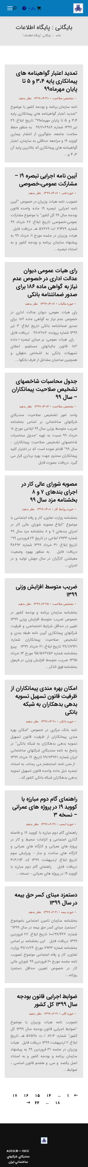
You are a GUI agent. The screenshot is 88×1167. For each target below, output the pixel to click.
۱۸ (57, 1103)
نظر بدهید (25, 98)
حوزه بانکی (66, 721)
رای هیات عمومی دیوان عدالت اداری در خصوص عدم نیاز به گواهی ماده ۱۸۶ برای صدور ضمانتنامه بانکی (45, 282)
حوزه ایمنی (66, 824)
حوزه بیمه (67, 912)
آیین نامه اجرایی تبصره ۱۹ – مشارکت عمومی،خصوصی (46, 179)
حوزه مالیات (66, 303)
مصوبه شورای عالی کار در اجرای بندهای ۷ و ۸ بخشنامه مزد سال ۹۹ (49, 492)
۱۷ (14, 1096)
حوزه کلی (67, 1013)
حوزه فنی (67, 193)
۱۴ (48, 1096)
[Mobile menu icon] (10, 8)
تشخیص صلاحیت (63, 98)
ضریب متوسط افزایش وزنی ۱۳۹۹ (46, 590)
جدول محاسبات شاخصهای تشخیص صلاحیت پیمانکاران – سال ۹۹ (44, 389)
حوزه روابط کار (64, 509)
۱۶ (26, 1096)
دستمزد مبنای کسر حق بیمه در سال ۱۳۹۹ (46, 898)
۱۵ (37, 1096)
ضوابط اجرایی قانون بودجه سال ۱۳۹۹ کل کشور (47, 1000)
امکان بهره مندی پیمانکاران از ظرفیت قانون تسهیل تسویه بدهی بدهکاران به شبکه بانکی (44, 700)
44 (37, 1103)
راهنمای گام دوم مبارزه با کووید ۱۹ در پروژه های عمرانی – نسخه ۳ (44, 807)
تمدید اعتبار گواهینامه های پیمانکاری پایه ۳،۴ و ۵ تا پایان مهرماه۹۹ (46, 81)
